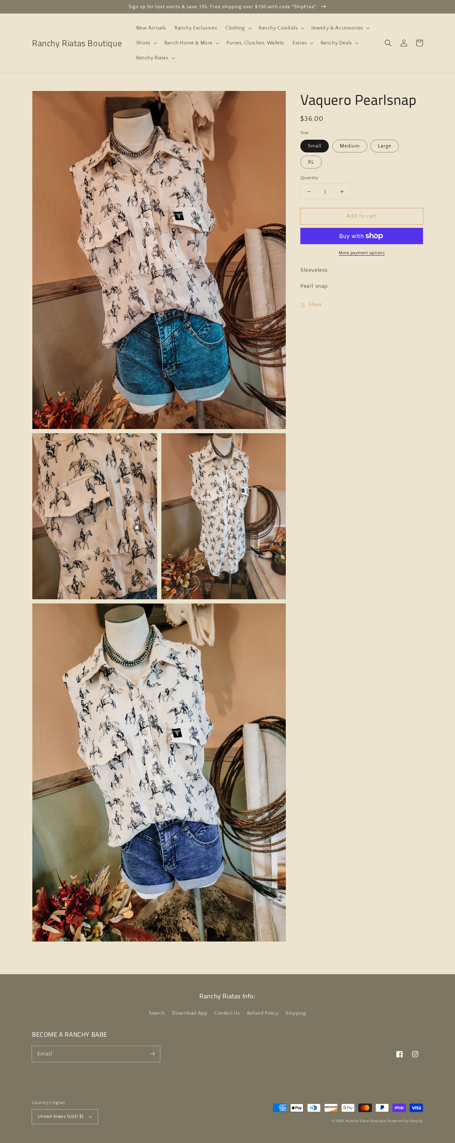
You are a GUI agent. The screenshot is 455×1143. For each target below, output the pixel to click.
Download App (189, 1013)
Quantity (309, 177)
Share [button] (315, 304)
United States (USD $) (60, 1116)
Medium (350, 146)
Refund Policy (263, 1013)
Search (157, 1013)
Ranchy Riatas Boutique (366, 1121)
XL (311, 162)
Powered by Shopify (405, 1121)
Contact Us (227, 1013)
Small (314, 146)
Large (384, 146)
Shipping (295, 1013)
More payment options (362, 253)
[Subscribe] (152, 1054)
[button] (238, 28)
